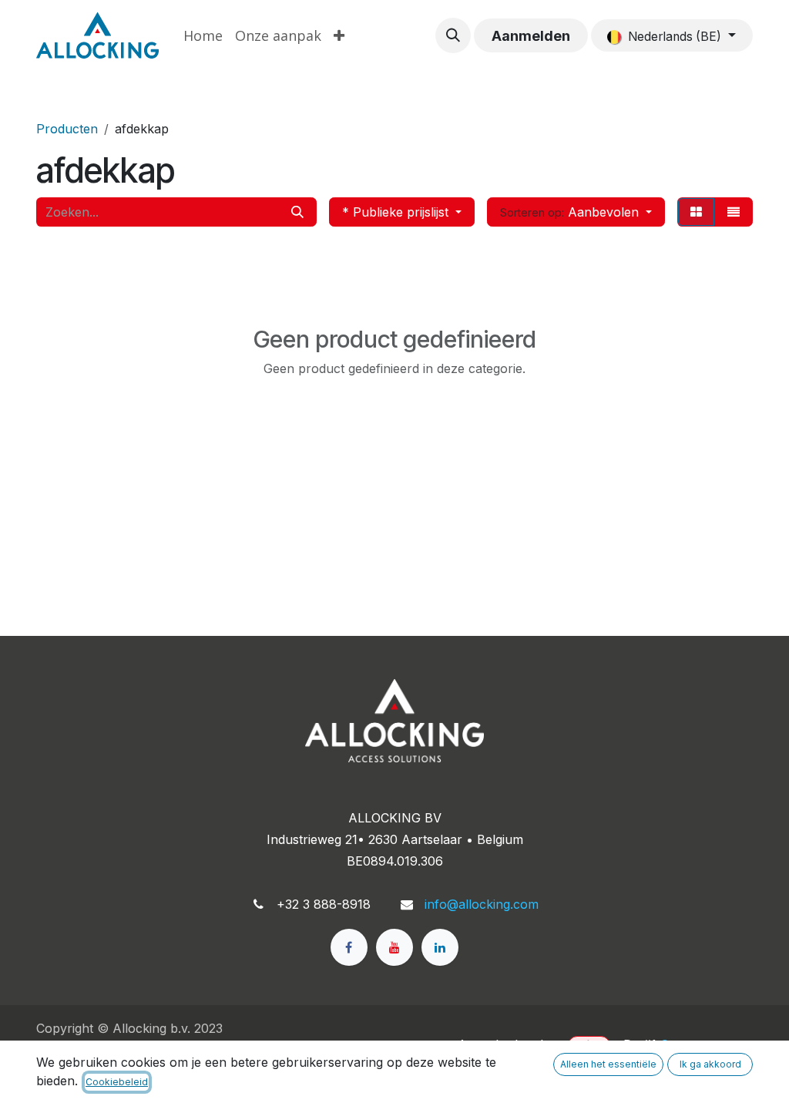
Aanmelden (531, 36)
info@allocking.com (482, 904)
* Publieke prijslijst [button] (397, 212)
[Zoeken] (297, 212)
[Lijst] (733, 212)
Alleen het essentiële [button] (608, 1064)
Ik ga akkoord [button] (710, 1064)
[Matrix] (696, 212)
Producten (67, 128)
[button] (453, 35)
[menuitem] (203, 35)
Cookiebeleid (117, 1082)
